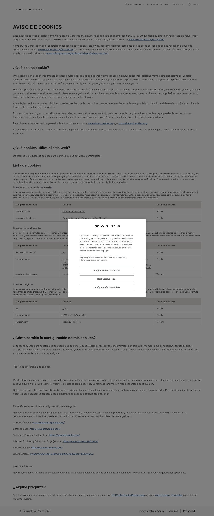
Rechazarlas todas (107, 279)
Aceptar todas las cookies (107, 270)
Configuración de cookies (107, 287)
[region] (107, 258)
